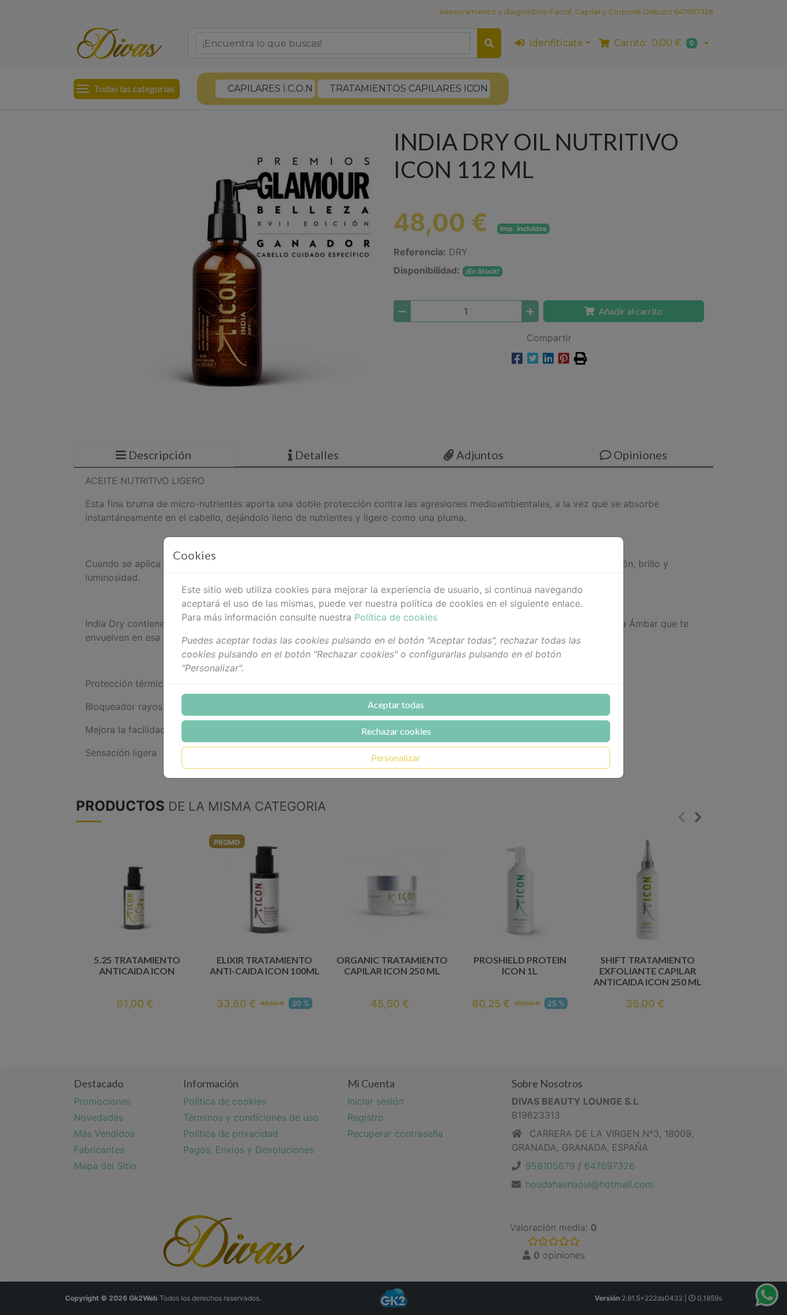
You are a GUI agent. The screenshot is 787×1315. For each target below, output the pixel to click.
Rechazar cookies (396, 730)
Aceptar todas (396, 704)
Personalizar (396, 757)
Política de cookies (395, 617)
